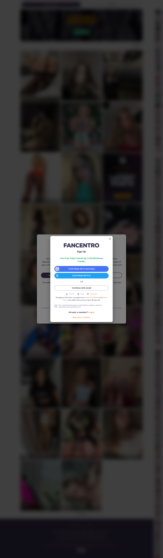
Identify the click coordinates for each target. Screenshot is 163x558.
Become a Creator (81, 317)
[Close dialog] (110, 239)
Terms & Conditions (92, 297)
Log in (91, 312)
